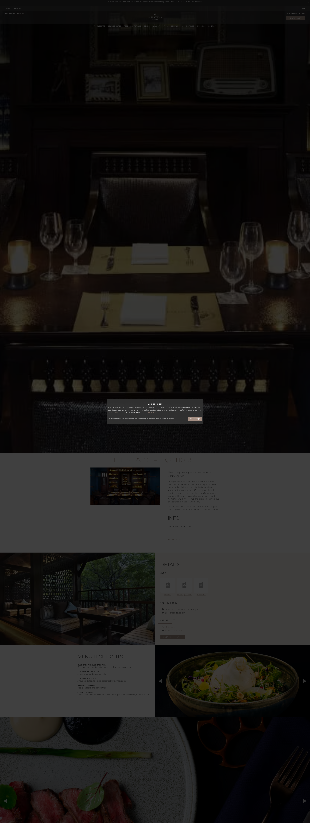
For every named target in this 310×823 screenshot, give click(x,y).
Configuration (113, 412)
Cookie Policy (150, 412)
